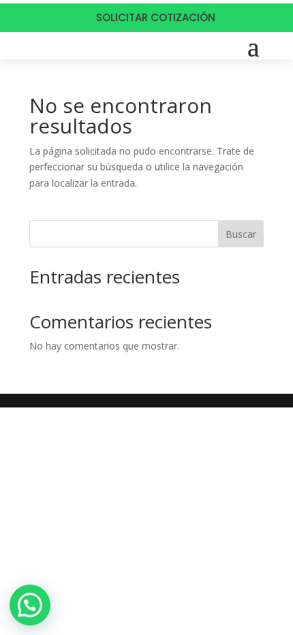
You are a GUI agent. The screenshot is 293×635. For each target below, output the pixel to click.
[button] (30, 605)
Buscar (241, 234)
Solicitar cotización (155, 17)
